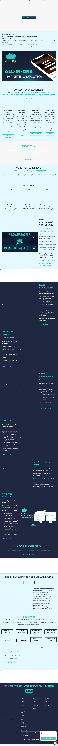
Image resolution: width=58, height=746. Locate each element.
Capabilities (23, 723)
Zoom (34, 702)
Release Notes (24, 726)
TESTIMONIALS (29, 582)
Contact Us (47, 708)
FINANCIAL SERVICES (7, 631)
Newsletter (47, 705)
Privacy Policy (37, 732)
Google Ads (35, 705)
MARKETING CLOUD (22, 134)
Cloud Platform (26, 735)
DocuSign (35, 704)
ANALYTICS (50, 134)
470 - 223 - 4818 (27, 741)
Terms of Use (31, 732)
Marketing (23, 702)
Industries (47, 701)
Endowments (23, 714)
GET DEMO (29, 98)
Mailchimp (35, 708)
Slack (34, 701)
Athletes (22, 715)
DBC (21, 707)
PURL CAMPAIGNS (45, 408)
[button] (56, 201)
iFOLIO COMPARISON (29, 554)
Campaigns (23, 701)
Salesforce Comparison (25, 728)
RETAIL (7, 640)
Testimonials (47, 704)
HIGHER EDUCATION (21, 631)
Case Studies (47, 702)
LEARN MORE (29, 159)
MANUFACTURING (51, 639)
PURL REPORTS (44, 413)
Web (22, 704)
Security (22, 722)
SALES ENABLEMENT (8, 136)
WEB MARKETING (36, 134)
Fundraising (23, 712)
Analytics (22, 705)
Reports (22, 708)
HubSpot (35, 707)
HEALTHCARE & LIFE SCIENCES (50, 631)
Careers (46, 707)
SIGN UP (29, 691)
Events (22, 709)
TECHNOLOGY (22, 640)
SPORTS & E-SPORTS (36, 639)
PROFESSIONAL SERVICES (36, 631)
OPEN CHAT (48, 738)
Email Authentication (25, 725)
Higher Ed (23, 711)
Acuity (34, 709)
